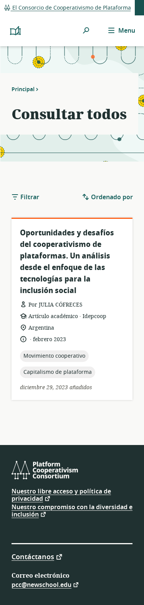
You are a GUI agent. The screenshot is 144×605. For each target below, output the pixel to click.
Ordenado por (111, 197)
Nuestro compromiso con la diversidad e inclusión (72, 511)
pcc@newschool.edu (41, 584)
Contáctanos (33, 556)
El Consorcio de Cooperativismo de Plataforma (71, 8)
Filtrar (29, 197)
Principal (23, 89)
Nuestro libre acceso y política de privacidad (61, 495)
